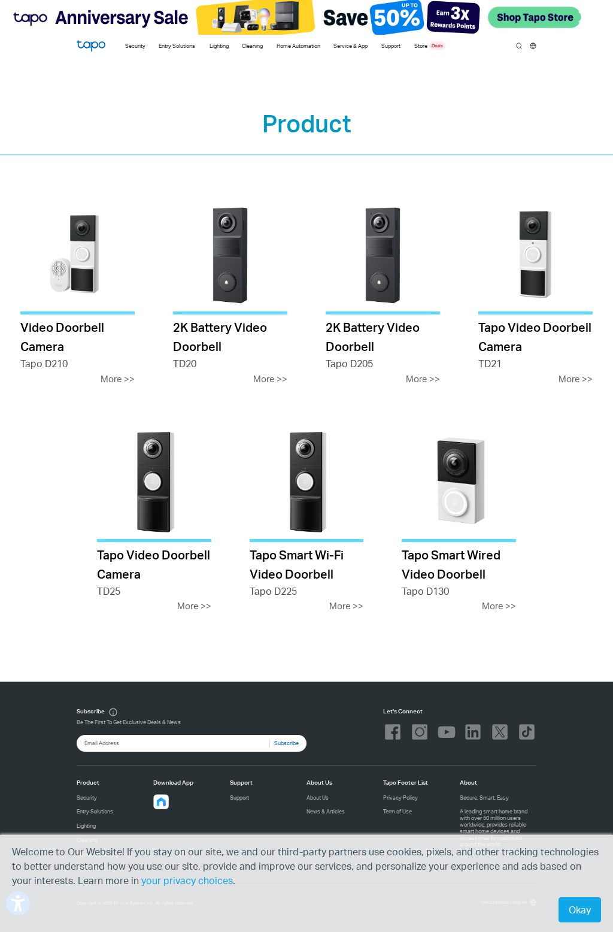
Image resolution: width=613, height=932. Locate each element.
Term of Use (397, 811)
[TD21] (535, 292)
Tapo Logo (91, 46)
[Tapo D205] (383, 292)
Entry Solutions (177, 46)
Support (239, 797)
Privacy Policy (400, 797)
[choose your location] (533, 46)
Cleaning (252, 46)
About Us (317, 797)
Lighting (219, 46)
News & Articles (325, 811)
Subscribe (286, 743)
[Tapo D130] (459, 520)
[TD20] (230, 292)
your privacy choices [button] (187, 880)
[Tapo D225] (307, 520)
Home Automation (298, 46)
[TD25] (154, 520)
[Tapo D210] (77, 292)
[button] (161, 802)
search (519, 46)
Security (135, 46)
